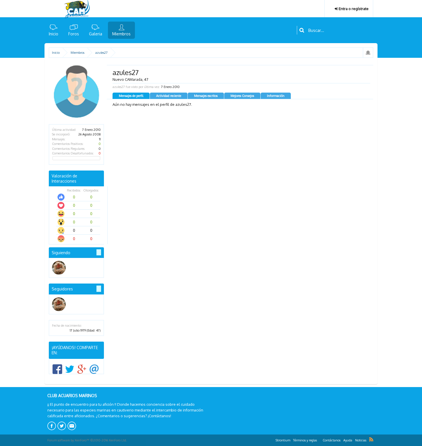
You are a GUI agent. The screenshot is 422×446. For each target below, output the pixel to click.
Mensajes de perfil (131, 96)
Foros (73, 33)
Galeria (95, 33)
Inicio (53, 33)
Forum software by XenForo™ (87, 440)
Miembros (121, 33)
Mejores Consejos (242, 96)
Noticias (360, 440)
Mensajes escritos (206, 96)
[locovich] (59, 268)
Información (275, 96)
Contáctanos (331, 440)
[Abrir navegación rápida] (368, 53)
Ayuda (347, 440)
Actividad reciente (168, 96)
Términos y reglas (305, 440)
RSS (371, 439)
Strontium (283, 440)
